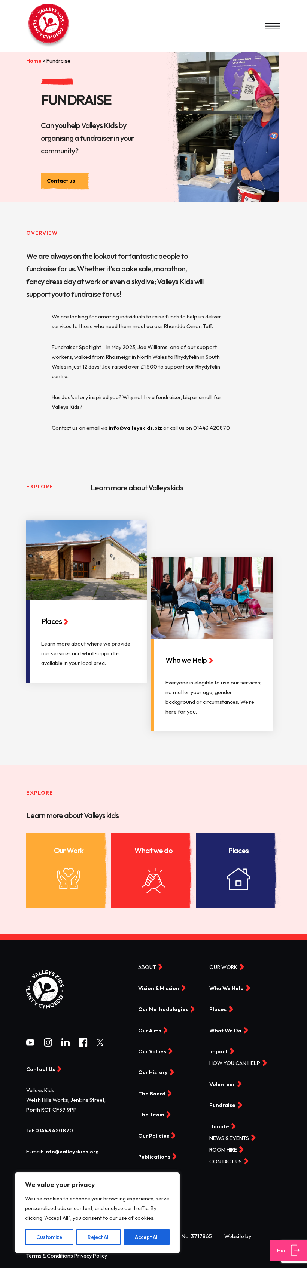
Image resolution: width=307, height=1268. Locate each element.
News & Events (229, 1138)
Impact (218, 1051)
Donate (219, 1126)
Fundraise (222, 1105)
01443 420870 (54, 1130)
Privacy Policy (90, 1255)
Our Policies (153, 1135)
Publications (154, 1156)
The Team (151, 1115)
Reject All (98, 1237)
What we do (153, 850)
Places (238, 850)
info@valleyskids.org (71, 1151)
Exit (282, 1250)
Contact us (61, 180)
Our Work (68, 850)
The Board (151, 1093)
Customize (49, 1237)
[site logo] (45, 1014)
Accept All (146, 1237)
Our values (152, 1051)
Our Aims (149, 1030)
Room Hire (223, 1150)
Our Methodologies (163, 1009)
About (147, 967)
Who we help (226, 988)
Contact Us (40, 1069)
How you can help (234, 1063)
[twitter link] (100, 1044)
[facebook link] (83, 1044)
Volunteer (222, 1084)
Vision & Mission (158, 988)
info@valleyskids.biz (135, 428)
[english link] (48, 46)
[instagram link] (48, 1044)
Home (34, 61)
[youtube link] (30, 1044)
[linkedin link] (65, 1044)
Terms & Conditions (49, 1255)
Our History (153, 1072)
